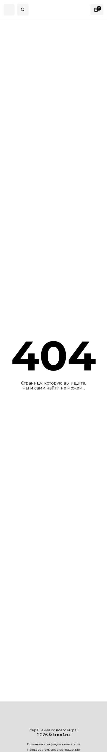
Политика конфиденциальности (53, 744)
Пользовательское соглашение (53, 749)
